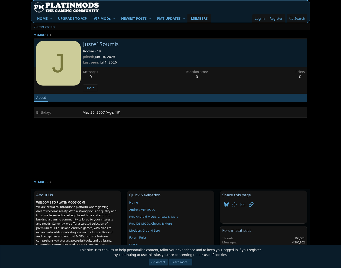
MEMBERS (199, 18)
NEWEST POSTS (134, 18)
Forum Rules (138, 237)
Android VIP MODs (142, 209)
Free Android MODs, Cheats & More (153, 216)
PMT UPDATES (168, 18)
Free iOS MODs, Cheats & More (150, 223)
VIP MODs (102, 18)
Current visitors (44, 27)
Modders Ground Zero (144, 230)
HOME (42, 18)
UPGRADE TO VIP (72, 18)
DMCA (133, 244)
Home (133, 202)
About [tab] (41, 97)
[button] (51, 18)
